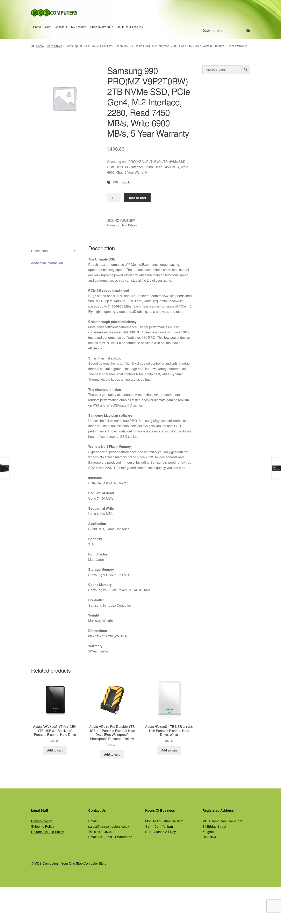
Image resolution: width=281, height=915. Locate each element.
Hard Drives (54, 46)
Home (37, 27)
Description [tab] (39, 250)
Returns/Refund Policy (47, 831)
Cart (48, 27)
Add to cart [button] (55, 750)
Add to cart (137, 197)
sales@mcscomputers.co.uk (108, 826)
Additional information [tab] (47, 262)
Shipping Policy (42, 826)
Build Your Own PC (130, 27)
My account (78, 27)
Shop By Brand (100, 27)
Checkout (61, 27)
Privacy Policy (41, 821)
